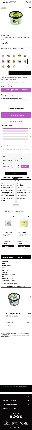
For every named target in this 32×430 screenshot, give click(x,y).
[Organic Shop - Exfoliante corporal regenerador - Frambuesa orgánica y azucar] (3, 56)
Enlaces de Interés (9, 408)
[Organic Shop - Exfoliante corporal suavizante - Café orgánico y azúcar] (25, 56)
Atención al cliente (9, 401)
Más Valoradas (7, 149)
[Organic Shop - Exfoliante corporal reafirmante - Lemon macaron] (3, 67)
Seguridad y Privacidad (10, 404)
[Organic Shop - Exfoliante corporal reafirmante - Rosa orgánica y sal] (3, 61)
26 (16, 77)
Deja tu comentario (21, 82)
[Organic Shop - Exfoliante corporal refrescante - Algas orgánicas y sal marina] (19, 61)
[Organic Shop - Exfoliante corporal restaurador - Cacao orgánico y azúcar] (9, 56)
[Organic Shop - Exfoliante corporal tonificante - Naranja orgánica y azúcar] (9, 61)
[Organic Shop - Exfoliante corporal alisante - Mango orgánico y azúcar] (19, 56)
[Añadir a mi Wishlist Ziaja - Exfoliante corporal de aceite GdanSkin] (8, 216)
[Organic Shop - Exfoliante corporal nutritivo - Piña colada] (14, 67)
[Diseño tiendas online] (24, 423)
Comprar (8, 246)
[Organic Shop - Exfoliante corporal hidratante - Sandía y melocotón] (9, 67)
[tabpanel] (16, 18)
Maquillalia (7, 397)
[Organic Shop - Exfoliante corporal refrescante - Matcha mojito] (25, 61)
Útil (18, 167)
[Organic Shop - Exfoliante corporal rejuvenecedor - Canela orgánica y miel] (14, 61)
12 (11, 77)
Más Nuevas (25, 149)
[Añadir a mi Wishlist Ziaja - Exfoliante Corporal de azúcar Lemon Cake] (24, 216)
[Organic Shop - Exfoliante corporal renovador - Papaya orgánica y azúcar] (14, 56)
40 (13, 77)
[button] (8, 193)
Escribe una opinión (16, 121)
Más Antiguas (17, 149)
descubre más (16, 180)
